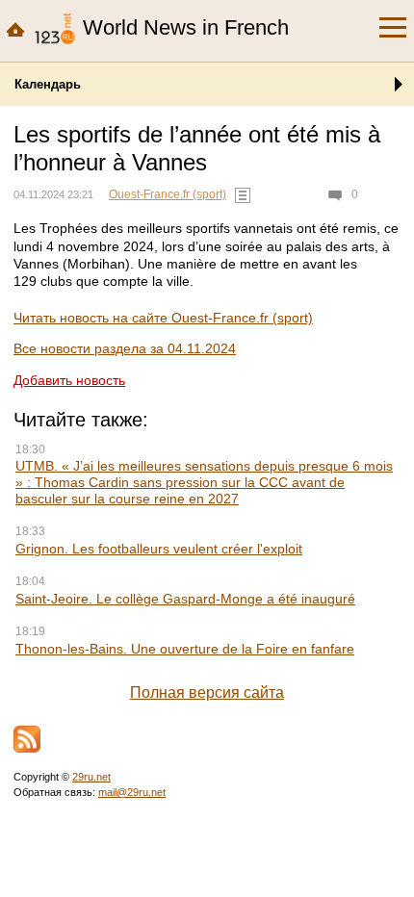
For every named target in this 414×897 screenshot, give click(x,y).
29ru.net (91, 776)
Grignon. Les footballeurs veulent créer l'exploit (158, 548)
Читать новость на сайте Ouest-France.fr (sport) (163, 317)
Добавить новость (69, 380)
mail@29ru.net (132, 792)
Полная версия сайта (207, 692)
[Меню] (392, 28)
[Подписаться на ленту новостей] (26, 739)
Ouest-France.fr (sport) (167, 194)
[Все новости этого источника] (242, 195)
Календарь (47, 84)
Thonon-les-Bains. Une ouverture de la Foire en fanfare (184, 648)
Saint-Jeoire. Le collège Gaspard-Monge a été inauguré (185, 598)
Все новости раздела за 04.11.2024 (124, 348)
